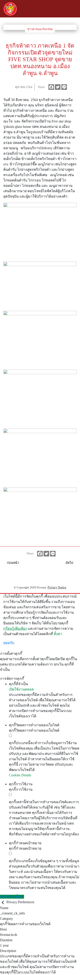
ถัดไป (69, 562)
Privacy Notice (57, 587)
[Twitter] (57, 87)
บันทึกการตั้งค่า (12, 897)
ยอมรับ (8, 643)
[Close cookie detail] (3, 902)
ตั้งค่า (58, 634)
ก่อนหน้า (13, 562)
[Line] (64, 87)
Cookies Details (20, 775)
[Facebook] (51, 87)
